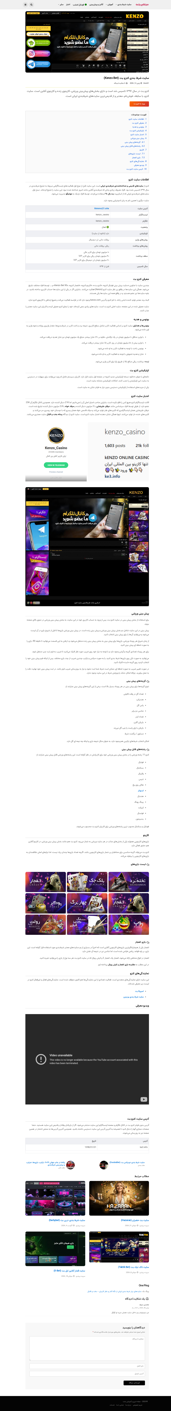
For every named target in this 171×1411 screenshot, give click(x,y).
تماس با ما (120, 1405)
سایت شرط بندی (124, 4)
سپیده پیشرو (80, 1225)
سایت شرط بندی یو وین (133, 997)
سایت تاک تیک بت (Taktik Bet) (133, 1267)
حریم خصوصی (137, 1405)
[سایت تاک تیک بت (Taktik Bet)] (119, 1247)
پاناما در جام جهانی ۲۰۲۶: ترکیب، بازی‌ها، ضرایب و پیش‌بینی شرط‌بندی (45, 1165)
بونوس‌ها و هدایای (141, 326)
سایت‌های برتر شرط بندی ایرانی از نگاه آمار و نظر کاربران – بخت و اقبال (114, 1291)
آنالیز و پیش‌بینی (96, 4)
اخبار (68, 4)
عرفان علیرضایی (103, 406)
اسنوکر (141, 790)
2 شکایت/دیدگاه (119, 83)
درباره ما (128, 1405)
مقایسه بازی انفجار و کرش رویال (121, 964)
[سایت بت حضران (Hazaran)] (119, 1198)
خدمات (112, 1405)
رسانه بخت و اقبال (54, 414)
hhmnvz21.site (101, 208)
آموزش (110, 4)
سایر (61, 4)
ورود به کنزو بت (139, 104)
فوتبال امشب (78, 5)
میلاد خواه (69, 406)
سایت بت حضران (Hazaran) (135, 1220)
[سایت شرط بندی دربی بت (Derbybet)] (55, 1198)
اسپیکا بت (139, 991)
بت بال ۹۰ (109, 194)
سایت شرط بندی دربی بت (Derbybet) (67, 1220)
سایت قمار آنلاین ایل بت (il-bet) (69, 1271)
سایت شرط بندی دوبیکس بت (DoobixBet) (127, 1164)
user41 (146, 83)
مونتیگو (69, 194)
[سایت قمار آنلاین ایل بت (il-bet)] (55, 1249)
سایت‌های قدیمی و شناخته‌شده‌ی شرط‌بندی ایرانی (122, 186)
